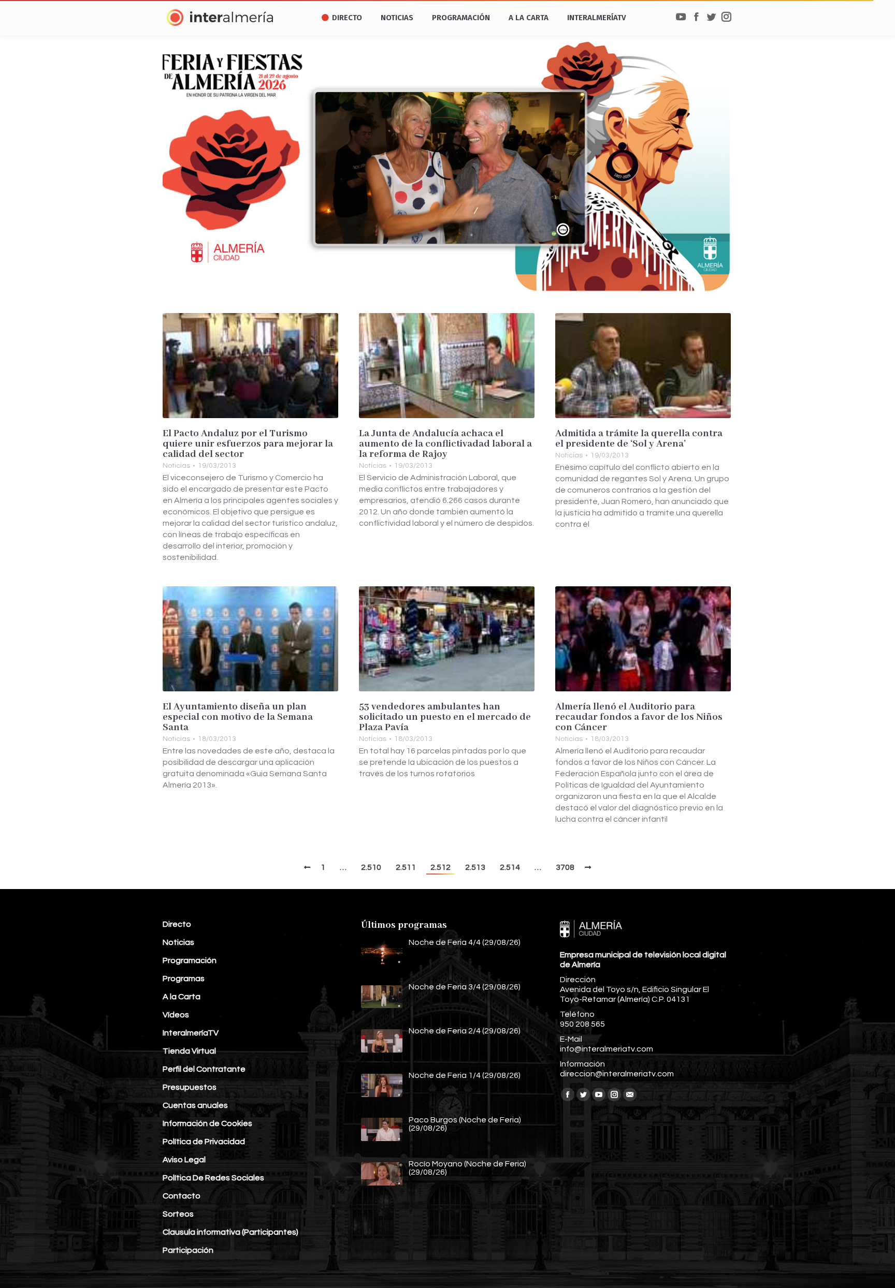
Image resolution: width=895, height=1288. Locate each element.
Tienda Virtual (189, 1051)
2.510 (371, 867)
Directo (177, 924)
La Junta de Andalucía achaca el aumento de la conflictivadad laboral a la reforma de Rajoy (445, 444)
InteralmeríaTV (191, 1033)
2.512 (440, 867)
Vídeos (176, 1015)
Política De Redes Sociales (213, 1178)
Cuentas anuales (195, 1105)
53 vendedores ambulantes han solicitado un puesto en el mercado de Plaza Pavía (445, 717)
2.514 (510, 867)
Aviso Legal (184, 1160)
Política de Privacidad (204, 1141)
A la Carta (181, 997)
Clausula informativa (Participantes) (230, 1232)
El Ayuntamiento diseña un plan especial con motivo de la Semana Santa (238, 717)
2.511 (406, 867)
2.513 (475, 867)
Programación (189, 960)
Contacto (181, 1196)
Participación (188, 1250)
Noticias (176, 465)
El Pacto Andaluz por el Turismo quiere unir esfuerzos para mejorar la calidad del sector (248, 444)
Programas (184, 978)
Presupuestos (189, 1087)
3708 (565, 867)
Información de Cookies (207, 1123)
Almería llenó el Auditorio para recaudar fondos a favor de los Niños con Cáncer (639, 717)
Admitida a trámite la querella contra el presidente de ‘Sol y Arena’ (639, 438)
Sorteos (178, 1214)
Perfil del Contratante (204, 1069)
